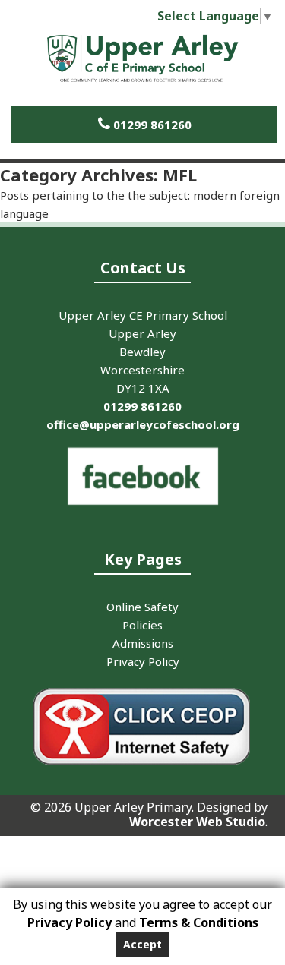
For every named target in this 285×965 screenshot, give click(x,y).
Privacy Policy (69, 922)
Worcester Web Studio (197, 821)
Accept (142, 944)
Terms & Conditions (198, 922)
